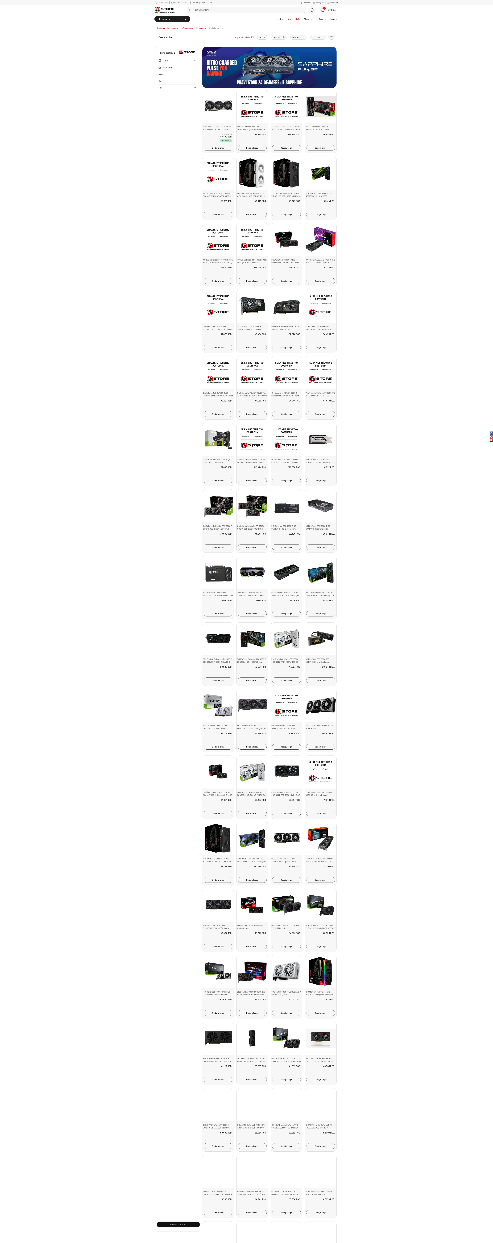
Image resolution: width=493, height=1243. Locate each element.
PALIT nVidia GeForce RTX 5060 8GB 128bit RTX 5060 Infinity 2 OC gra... (285, 795)
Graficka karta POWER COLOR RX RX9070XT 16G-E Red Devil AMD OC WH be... (285, 462)
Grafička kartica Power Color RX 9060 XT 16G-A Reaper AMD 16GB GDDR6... (217, 795)
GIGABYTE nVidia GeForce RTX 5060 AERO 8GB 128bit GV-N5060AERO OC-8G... (319, 1128)
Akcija (297, 19)
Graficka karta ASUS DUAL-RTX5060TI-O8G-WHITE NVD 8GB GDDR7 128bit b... (217, 329)
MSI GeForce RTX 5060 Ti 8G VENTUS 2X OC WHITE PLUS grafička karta (215, 728)
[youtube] (491, 440)
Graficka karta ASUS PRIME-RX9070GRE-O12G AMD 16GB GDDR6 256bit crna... (318, 329)
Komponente (201, 28)
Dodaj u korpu (218, 148)
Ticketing (308, 19)
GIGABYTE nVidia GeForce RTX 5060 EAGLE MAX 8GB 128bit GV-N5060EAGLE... (285, 1128)
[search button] (190, 10)
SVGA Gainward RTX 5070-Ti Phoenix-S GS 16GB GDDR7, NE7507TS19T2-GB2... (318, 129)
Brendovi (334, 19)
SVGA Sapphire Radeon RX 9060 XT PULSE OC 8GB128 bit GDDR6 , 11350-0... (320, 1061)
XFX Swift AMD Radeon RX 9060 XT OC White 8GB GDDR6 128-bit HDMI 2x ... (251, 196)
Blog (289, 19)
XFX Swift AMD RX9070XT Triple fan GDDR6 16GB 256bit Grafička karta (251, 1061)
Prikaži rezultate (178, 1224)
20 (260, 37)
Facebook (306, 2)
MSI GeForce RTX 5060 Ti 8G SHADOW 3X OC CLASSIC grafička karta (251, 728)
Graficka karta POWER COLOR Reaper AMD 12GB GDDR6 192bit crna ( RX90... (285, 396)
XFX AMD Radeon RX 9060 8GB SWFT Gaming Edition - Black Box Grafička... (217, 1061)
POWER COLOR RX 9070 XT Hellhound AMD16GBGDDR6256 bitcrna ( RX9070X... (285, 1194)
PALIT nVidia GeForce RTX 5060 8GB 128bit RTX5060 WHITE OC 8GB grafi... (285, 662)
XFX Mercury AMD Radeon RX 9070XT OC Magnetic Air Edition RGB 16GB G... (319, 995)
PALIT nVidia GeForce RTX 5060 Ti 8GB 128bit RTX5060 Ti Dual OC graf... (217, 662)
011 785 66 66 (162, 2)
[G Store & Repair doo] (164, 10)
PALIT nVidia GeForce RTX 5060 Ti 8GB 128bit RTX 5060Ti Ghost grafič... (251, 662)
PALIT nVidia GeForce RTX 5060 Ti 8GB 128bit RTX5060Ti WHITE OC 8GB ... (251, 795)
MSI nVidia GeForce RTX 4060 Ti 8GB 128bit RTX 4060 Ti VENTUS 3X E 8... (217, 129)
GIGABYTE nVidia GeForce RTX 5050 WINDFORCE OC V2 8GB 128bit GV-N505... (250, 329)
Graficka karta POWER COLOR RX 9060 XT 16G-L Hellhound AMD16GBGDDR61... (320, 795)
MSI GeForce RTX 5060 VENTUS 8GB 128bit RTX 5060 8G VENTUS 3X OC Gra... (217, 995)
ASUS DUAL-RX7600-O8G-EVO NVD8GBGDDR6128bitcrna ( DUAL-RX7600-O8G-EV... (251, 1194)
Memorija (163, 74)
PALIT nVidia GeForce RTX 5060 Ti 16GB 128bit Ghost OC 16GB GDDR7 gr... (320, 396)
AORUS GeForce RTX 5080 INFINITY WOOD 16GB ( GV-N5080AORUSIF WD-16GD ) (286, 129)
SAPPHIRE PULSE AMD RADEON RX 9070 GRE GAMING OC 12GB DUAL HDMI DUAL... (320, 263)
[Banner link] (269, 68)
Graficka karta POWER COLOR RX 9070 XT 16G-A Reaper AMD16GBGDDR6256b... (320, 1194)
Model (161, 87)
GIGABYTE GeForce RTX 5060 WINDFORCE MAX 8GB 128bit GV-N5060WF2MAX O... (217, 1128)
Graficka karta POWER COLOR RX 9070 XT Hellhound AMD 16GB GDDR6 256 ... (251, 462)
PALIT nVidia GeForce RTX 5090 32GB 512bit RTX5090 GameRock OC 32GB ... (251, 595)
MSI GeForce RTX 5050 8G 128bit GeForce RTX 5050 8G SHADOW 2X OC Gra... (321, 928)
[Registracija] (312, 10)
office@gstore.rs (180, 2)
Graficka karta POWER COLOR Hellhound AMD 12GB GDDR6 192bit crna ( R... (218, 396)
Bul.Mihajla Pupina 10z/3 (202, 2)
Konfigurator (321, 19)
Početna (161, 28)
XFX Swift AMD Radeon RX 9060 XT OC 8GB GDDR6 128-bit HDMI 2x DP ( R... (286, 196)
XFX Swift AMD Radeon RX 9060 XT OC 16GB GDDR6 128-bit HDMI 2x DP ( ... (217, 862)
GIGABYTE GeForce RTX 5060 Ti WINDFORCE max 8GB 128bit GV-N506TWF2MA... (251, 1128)
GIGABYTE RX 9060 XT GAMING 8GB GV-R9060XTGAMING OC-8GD (319, 862)
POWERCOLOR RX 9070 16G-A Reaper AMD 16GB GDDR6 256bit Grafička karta (285, 263)
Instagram (319, 2)
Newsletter (333, 2)
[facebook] (491, 433)
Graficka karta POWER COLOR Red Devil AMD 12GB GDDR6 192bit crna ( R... (252, 396)
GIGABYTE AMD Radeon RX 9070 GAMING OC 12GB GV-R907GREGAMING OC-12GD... (285, 329)
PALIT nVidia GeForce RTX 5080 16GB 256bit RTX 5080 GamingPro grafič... (251, 862)
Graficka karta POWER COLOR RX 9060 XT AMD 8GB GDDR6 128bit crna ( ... (217, 196)
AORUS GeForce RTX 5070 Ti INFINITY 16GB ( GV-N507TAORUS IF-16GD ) (251, 129)
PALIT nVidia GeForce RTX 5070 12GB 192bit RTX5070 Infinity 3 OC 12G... (320, 595)
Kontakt (280, 19)
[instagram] (491, 436)
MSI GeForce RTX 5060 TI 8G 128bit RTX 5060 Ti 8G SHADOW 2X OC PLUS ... (286, 1061)
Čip (160, 81)
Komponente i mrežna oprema (180, 28)
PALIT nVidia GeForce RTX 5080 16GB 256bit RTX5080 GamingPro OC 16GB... (285, 595)
